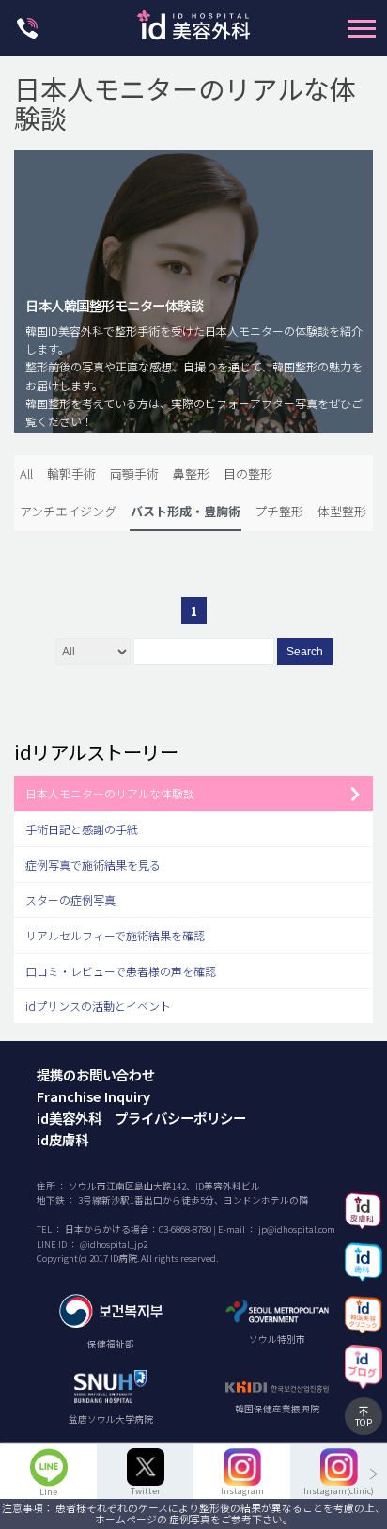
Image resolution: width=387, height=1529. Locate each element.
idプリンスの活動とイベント (98, 1006)
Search (304, 651)
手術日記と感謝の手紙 (81, 829)
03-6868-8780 (185, 1229)
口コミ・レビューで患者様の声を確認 (120, 971)
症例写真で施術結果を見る (93, 865)
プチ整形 (279, 511)
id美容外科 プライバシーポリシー (141, 1117)
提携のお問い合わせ (96, 1074)
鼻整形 (191, 473)
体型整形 (341, 511)
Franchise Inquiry (93, 1096)
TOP (363, 1421)
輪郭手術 (71, 473)
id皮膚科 (62, 1139)
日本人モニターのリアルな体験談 (109, 793)
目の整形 (248, 473)
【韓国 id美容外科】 (193, 30)
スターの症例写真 (70, 899)
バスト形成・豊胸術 (185, 511)
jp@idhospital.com (296, 1229)
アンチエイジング (68, 511)
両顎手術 (134, 473)
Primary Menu (362, 28)
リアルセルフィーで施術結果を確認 (115, 935)
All (26, 473)
